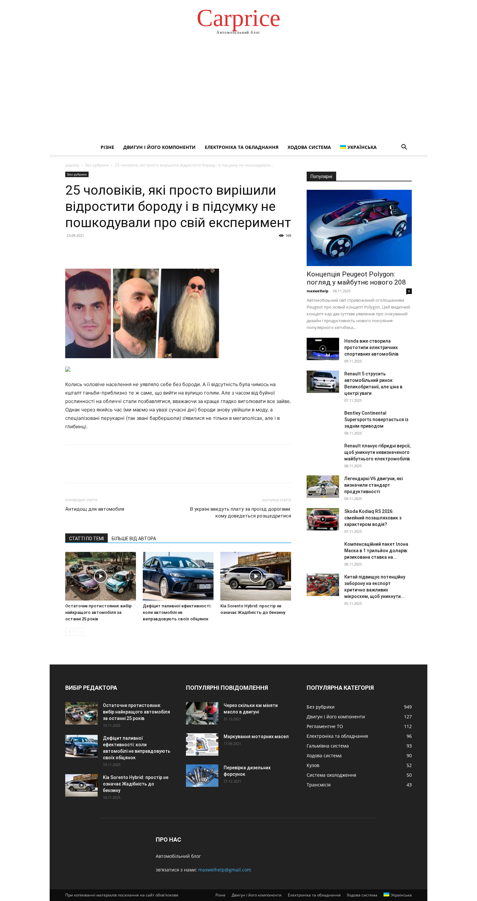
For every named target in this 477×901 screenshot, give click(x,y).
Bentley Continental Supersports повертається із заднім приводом (376, 419)
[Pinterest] (101, 250)
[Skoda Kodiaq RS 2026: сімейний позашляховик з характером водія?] (323, 519)
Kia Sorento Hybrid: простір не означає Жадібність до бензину (135, 784)
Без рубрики (97, 165)
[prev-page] (69, 632)
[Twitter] (86, 250)
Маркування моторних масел (256, 736)
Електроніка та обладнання (241, 147)
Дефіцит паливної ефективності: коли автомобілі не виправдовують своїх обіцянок (177, 612)
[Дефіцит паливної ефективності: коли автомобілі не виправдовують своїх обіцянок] (178, 576)
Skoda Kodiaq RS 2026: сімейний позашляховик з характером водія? (372, 518)
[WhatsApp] (116, 250)
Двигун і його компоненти (159, 147)
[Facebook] (71, 250)
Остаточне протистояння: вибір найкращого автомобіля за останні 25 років (98, 612)
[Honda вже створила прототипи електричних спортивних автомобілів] (323, 349)
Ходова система (309, 147)
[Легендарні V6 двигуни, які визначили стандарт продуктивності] (323, 486)
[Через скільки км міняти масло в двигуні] (202, 713)
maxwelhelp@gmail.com (224, 870)
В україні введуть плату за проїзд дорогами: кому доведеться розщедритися (240, 512)
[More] (132, 250)
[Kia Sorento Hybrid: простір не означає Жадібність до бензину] (255, 576)
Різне (107, 147)
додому (72, 165)
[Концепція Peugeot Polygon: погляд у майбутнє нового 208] (359, 228)
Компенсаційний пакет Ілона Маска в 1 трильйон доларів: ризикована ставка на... (376, 551)
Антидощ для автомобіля (94, 509)
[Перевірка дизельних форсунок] (202, 775)
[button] (404, 148)
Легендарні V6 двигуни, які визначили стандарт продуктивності (373, 485)
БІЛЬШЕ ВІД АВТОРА (134, 538)
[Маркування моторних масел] (202, 744)
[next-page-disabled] (80, 632)
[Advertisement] (238, 90)
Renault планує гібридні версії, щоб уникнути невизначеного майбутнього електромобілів (377, 452)
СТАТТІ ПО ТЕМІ (86, 538)
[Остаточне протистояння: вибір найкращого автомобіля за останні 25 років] (100, 576)
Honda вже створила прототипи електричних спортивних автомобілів (371, 347)
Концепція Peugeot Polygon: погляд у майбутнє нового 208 (356, 278)
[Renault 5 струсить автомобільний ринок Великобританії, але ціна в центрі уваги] (323, 382)
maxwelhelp (317, 290)
